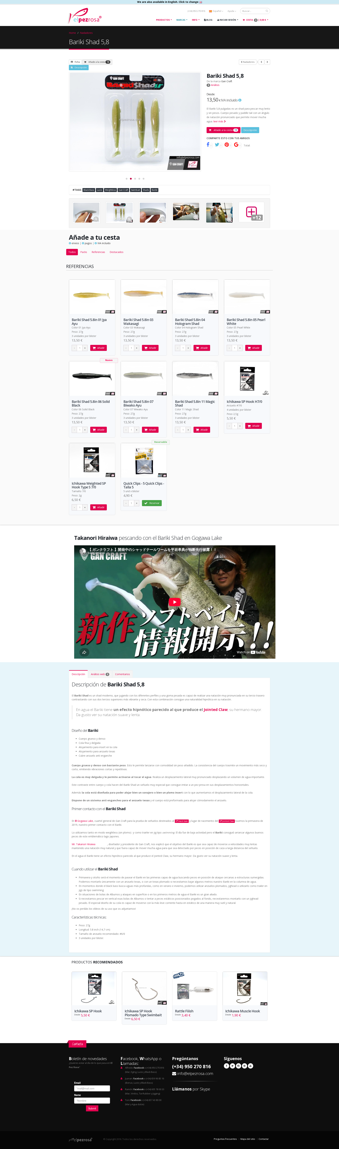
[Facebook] (226, 1066)
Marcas (180, 19)
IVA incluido (104, 243)
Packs (83, 252)
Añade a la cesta (98, 61)
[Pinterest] (244, 1066)
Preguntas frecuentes (225, 1139)
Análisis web (99, 674)
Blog (209, 19)
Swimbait (135, 189)
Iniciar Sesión (227, 19)
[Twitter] (232, 1066)
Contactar (264, 1139)
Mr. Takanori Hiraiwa (83, 844)
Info (194, 19)
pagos (88, 243)
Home (72, 32)
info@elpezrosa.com (195, 1073)
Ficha (77, 61)
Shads (146, 189)
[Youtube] (250, 1066)
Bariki (154, 189)
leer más (218, 121)
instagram (101, 844)
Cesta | (256, 20)
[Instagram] (238, 1066)
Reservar (154, 503)
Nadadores (86, 32)
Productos (163, 19)
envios (75, 243)
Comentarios (122, 674)
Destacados (116, 252)
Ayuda (231, 11)
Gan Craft (226, 81)
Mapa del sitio (247, 1139)
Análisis (213, 85)
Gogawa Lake (85, 821)
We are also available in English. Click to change (168, 2)
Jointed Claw (216, 709)
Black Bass (89, 189)
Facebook (139, 1067)
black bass (183, 821)
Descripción (81, 67)
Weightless (110, 189)
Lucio (99, 189)
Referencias (98, 252)
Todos (72, 252)
